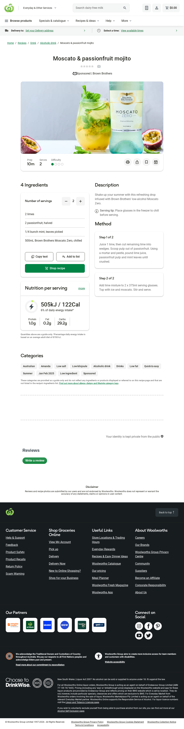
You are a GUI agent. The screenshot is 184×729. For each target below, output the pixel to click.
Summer (28, 373)
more (81, 288)
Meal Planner (100, 578)
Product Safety (15, 552)
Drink (33, 43)
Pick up (53, 549)
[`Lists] (146, 8)
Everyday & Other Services (37, 7)
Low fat (134, 366)
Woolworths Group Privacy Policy (87, 722)
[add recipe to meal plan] (156, 162)
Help (108, 20)
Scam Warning (15, 573)
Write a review (36, 461)
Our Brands (142, 545)
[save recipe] (146, 162)
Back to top (165, 512)
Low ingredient (68, 373)
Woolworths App (102, 592)
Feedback (12, 545)
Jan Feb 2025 (46, 373)
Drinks (120, 366)
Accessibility (103, 725)
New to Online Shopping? (65, 571)
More (124, 20)
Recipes (22, 43)
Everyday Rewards (103, 549)
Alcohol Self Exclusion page (71, 711)
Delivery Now (57, 563)
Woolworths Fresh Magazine (110, 585)
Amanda (45, 366)
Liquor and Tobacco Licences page (82, 702)
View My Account (60, 542)
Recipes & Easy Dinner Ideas (110, 556)
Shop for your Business (63, 578)
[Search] (125, 8)
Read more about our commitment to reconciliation (40, 665)
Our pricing (99, 571)
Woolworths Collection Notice (161, 722)
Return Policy (14, 566)
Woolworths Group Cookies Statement (125, 722)
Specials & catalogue (52, 20)
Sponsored (89, 373)
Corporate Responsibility (150, 585)
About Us (141, 592)
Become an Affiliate (147, 578)
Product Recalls (16, 559)
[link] (92, 66)
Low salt (61, 366)
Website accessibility (115, 662)
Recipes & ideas (86, 20)
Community (142, 563)
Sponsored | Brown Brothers (94, 73)
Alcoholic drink (48, 43)
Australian (29, 366)
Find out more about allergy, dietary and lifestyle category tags (88, 383)
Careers (140, 537)
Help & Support (15, 537)
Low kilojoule (79, 366)
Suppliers (141, 571)
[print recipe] (128, 162)
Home (10, 43)
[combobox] (101, 8)
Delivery (54, 556)
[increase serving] (80, 201)
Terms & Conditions (84, 725)
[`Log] (156, 8)
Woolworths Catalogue (106, 563)
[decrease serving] (66, 201)
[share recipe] (137, 162)
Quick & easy (151, 366)
